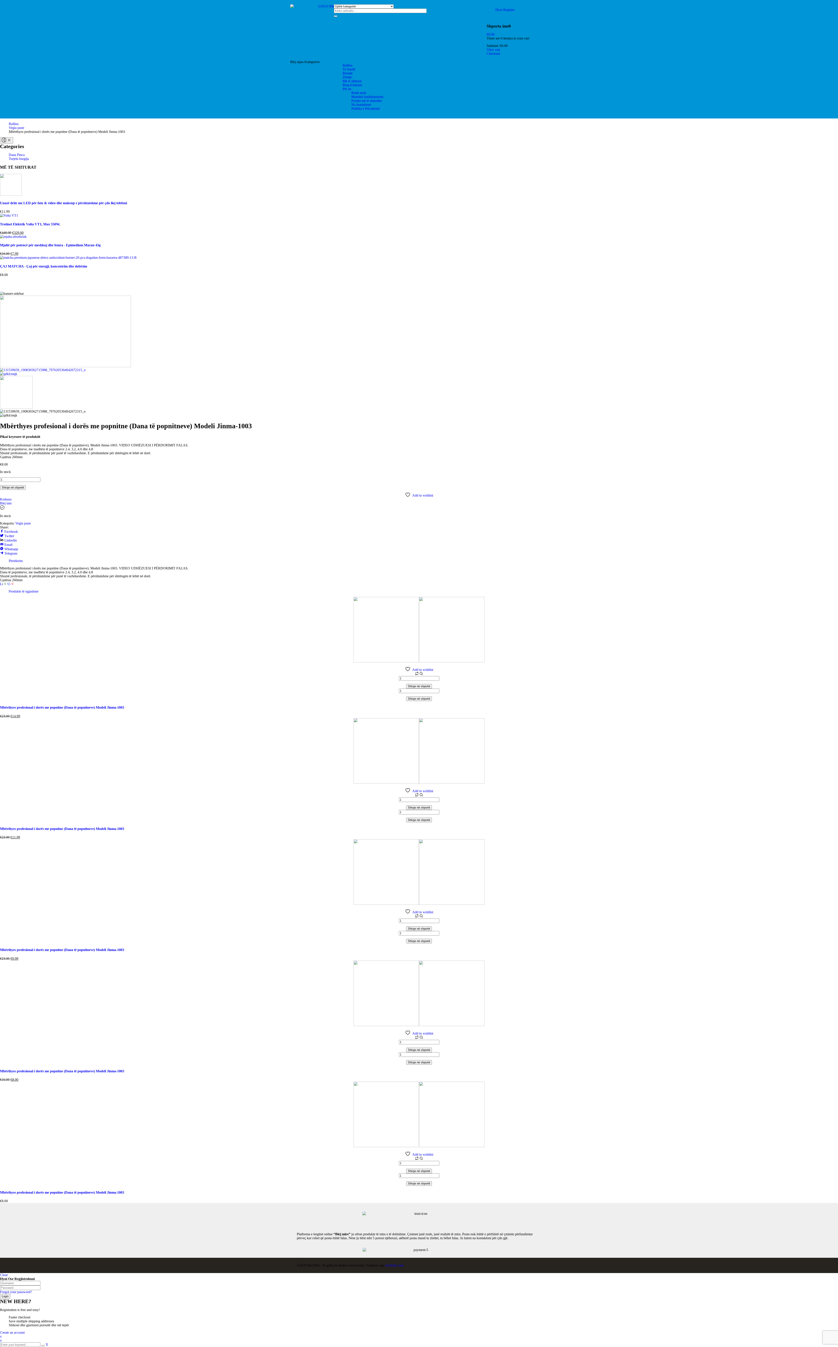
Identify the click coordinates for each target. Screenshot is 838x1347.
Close (4, 1275)
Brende (348, 73)
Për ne (347, 89)
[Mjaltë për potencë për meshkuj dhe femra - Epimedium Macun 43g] (13, 236)
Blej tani (6, 503)
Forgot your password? (16, 1292)
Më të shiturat (352, 81)
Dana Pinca (17, 155)
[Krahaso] (417, 674)
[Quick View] (421, 674)
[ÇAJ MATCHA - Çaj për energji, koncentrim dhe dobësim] (68, 257)
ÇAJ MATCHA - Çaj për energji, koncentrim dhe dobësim (43, 266)
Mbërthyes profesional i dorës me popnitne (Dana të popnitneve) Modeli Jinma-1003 (62, 707)
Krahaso (6, 499)
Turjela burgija (19, 159)
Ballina (347, 65)
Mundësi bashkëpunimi (367, 97)
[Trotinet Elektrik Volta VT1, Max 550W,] (9, 215)
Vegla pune (16, 128)
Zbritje (347, 77)
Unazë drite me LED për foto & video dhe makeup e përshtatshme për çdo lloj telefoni (63, 203)
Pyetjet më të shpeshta (366, 101)
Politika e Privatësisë (365, 108)
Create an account (12, 1332)
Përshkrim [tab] (16, 561)
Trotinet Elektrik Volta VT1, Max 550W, (30, 224)
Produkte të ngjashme (23, 591)
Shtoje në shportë (13, 487)
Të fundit (349, 69)
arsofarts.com (394, 1265)
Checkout (493, 53)
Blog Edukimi (352, 85)
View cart (493, 49)
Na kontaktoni (361, 104)
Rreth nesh (358, 93)
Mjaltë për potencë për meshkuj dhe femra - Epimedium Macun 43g (50, 245)
